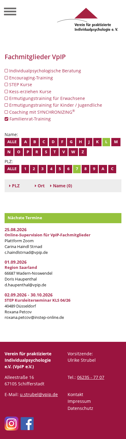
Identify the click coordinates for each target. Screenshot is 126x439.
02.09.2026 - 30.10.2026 (29, 295)
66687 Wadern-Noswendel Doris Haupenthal (28, 273)
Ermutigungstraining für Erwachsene (46, 98)
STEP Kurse (20, 84)
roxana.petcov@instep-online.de (34, 317)
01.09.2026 (16, 262)
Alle (12, 141)
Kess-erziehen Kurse (29, 91)
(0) (62, 186)
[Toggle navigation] (10, 12)
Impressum (79, 401)
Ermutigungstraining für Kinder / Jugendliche (55, 105)
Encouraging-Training (30, 78)
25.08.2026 (16, 229)
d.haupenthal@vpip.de (25, 285)
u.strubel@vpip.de (39, 394)
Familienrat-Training (29, 119)
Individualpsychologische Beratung (44, 71)
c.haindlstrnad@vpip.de (26, 252)
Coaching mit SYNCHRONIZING (41, 112)
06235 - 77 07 (90, 377)
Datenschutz (80, 408)
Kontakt (75, 394)
